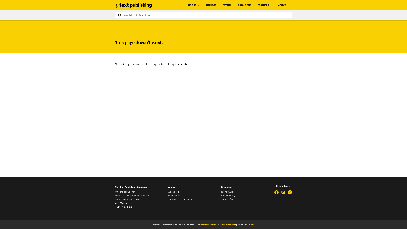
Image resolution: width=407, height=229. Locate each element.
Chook (251, 224)
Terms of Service (227, 224)
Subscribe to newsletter (180, 199)
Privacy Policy (228, 195)
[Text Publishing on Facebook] (276, 192)
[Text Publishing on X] (290, 192)
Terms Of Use (228, 199)
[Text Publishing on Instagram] (283, 192)
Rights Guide (228, 191)
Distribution (174, 195)
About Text (173, 191)
